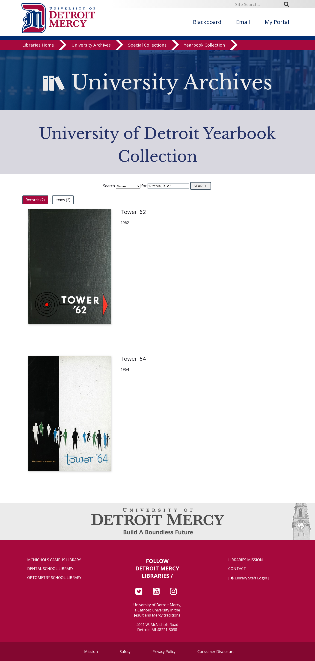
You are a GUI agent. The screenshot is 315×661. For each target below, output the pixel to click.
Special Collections (147, 45)
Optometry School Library (54, 577)
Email (243, 22)
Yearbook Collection (204, 45)
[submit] (288, 4)
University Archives (91, 45)
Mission (91, 651)
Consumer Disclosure (216, 651)
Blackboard (207, 22)
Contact (237, 569)
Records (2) (35, 199)
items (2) (63, 199)
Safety (125, 651)
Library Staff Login (251, 578)
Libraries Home (38, 45)
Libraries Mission (245, 560)
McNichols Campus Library (54, 560)
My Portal (277, 22)
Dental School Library (50, 569)
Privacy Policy (163, 651)
